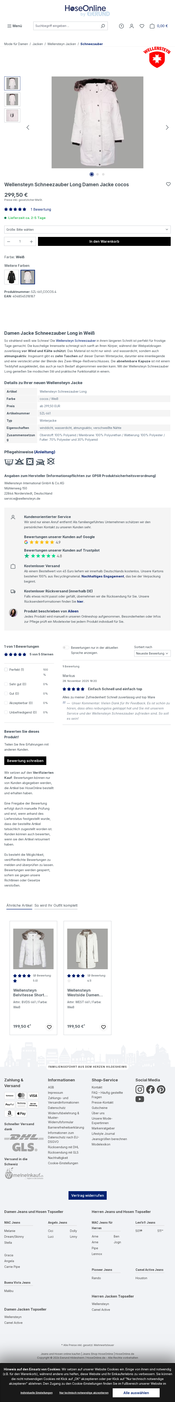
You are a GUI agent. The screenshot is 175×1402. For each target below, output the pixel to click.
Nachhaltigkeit (58, 1158)
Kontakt (97, 1087)
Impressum (55, 1092)
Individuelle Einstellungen (36, 1392)
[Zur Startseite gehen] (87, 10)
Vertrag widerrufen (87, 1195)
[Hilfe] (121, 26)
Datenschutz (57, 1108)
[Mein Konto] (132, 26)
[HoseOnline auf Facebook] (150, 1092)
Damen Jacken (17, 1309)
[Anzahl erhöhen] (31, 241)
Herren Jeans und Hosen (113, 1212)
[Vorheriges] (28, 127)
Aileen (73, 611)
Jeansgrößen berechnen (109, 1139)
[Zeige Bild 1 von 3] (91, 174)
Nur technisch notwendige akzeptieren (83, 1392)
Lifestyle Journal (103, 1133)
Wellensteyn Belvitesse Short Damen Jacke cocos (32, 992)
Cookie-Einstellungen (63, 1163)
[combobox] (65, 26)
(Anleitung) (44, 452)
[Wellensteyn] (156, 57)
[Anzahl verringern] (8, 241)
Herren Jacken (104, 1296)
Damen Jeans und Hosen (25, 1212)
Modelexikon (101, 1144)
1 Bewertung (41, 209)
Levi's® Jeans (145, 1222)
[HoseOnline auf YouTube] (140, 1101)
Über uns (98, 1113)
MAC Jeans (12, 1222)
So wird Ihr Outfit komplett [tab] (55, 905)
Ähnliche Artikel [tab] (19, 905)
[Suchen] (103, 26)
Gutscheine (100, 1108)
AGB (51, 1087)
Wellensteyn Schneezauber (76, 341)
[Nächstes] (167, 127)
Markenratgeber (103, 1128)
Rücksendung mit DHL (63, 1147)
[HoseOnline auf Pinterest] (161, 1092)
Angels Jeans (57, 1222)
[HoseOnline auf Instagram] (140, 1092)
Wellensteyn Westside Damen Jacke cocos (83, 992)
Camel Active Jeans (149, 1269)
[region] (87, 127)
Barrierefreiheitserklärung (66, 1127)
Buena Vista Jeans (17, 1282)
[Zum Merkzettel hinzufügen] (168, 184)
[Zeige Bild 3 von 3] (103, 174)
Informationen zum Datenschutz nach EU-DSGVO (63, 1137)
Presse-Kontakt (102, 1102)
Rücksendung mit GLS (63, 1152)
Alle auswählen (136, 1393)
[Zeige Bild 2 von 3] (97, 174)
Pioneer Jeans (102, 1269)
